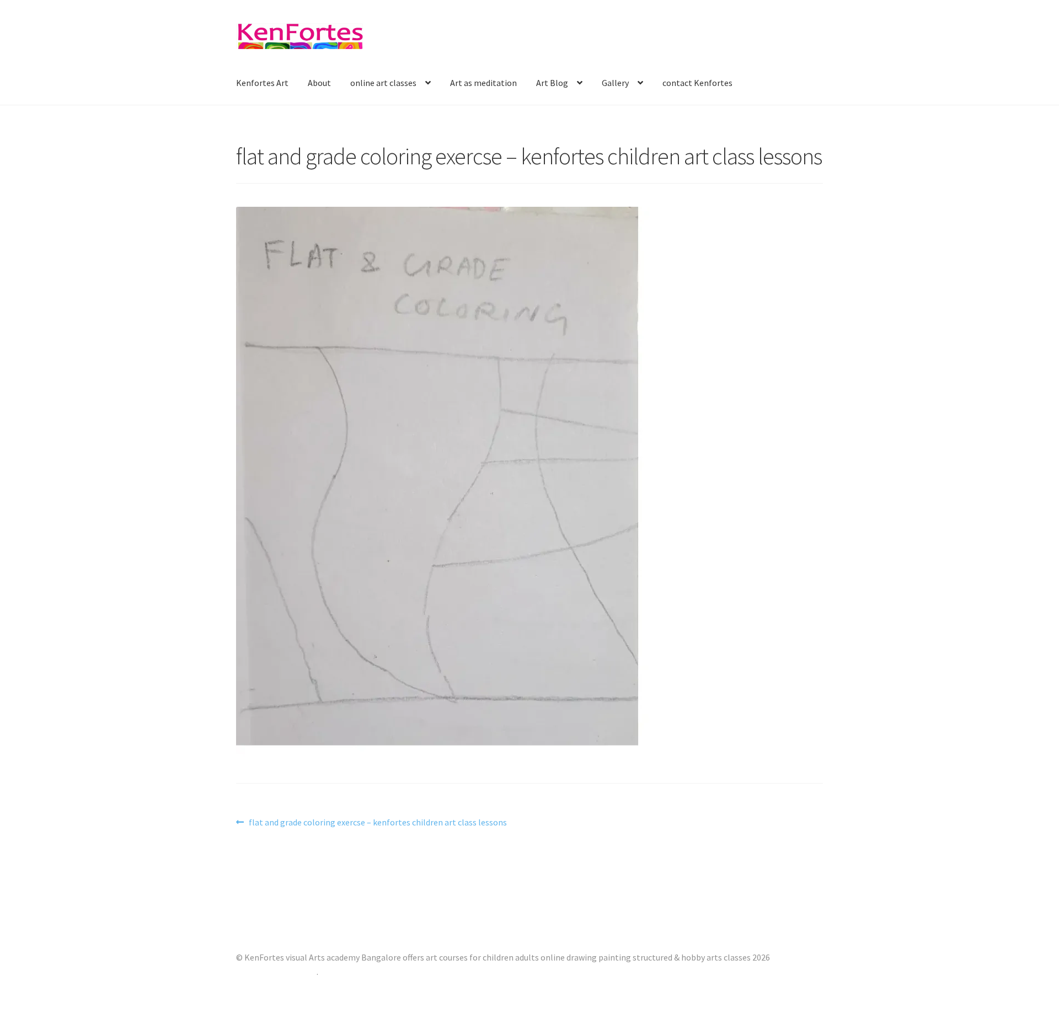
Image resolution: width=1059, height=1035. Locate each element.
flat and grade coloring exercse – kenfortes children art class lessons (377, 823)
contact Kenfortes (697, 82)
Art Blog (552, 82)
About (319, 82)
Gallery (615, 82)
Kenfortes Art (262, 82)
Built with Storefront (276, 971)
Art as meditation (483, 82)
